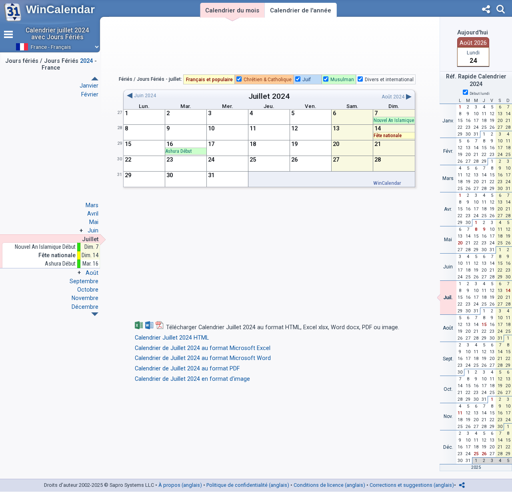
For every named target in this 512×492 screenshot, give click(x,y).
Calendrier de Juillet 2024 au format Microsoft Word (203, 358)
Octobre (87, 289)
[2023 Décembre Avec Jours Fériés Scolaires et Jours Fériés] (94, 78)
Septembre (84, 281)
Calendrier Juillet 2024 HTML (172, 337)
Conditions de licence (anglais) (329, 485)
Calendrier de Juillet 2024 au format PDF (187, 368)
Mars (92, 205)
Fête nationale (388, 135)
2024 (281, 96)
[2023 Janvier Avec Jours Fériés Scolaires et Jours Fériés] (94, 314)
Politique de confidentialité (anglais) (247, 485)
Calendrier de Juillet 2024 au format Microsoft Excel (202, 348)
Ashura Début (60, 264)
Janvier (89, 85)
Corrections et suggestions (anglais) (412, 485)
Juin (93, 230)
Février (89, 94)
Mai (93, 222)
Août (92, 273)
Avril (92, 213)
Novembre (85, 298)
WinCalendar (60, 9)
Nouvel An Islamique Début (45, 247)
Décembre (85, 307)
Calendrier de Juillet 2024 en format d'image (192, 379)
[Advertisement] (269, 48)
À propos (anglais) (180, 485)
